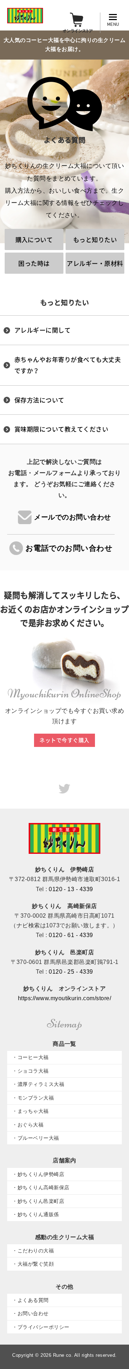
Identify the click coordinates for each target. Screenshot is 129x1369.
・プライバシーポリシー (40, 1327)
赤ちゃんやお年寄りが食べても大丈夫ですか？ (67, 365)
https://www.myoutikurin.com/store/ (64, 998)
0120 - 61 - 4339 (71, 935)
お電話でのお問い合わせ (69, 548)
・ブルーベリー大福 (35, 1138)
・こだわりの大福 (33, 1250)
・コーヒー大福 (30, 1057)
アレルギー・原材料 (95, 263)
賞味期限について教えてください (61, 428)
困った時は (33, 263)
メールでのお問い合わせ (72, 517)
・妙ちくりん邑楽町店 (38, 1201)
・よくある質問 (30, 1300)
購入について (34, 239)
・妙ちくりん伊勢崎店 (38, 1174)
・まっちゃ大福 (30, 1111)
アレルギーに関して (42, 329)
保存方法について (39, 399)
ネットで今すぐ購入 (64, 740)
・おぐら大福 (27, 1125)
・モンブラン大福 (33, 1098)
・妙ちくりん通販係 (35, 1214)
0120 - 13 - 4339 (71, 889)
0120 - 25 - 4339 (71, 972)
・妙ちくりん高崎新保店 (40, 1187)
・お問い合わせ (30, 1313)
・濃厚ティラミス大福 (38, 1084)
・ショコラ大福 (30, 1071)
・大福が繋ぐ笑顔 (33, 1264)
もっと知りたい (95, 239)
